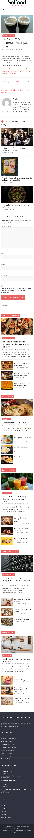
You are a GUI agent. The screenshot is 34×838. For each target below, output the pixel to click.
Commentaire (6, 226)
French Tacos (18, 457)
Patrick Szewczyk (21, 349)
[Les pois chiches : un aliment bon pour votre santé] (7, 517)
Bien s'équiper (7, 655)
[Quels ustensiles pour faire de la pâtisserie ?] (7, 697)
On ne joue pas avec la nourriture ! (16, 81)
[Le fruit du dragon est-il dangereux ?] (7, 538)
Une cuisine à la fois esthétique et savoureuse (15, 91)
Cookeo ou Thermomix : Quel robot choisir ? (16, 660)
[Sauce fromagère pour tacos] (7, 446)
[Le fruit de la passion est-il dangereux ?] (7, 528)
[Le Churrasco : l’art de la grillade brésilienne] (7, 362)
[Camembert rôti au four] (17, 400)
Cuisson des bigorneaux (21, 619)
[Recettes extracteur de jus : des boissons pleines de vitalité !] (17, 474)
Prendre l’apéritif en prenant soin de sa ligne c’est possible (17, 179)
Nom (3, 254)
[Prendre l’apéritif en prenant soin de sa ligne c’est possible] (9, 158)
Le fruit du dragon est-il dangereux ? (21, 539)
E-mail (3, 264)
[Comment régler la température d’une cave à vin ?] (17, 556)
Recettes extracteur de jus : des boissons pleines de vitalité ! (15, 499)
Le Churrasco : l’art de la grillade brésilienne (21, 364)
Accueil (3, 805)
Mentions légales (6, 817)
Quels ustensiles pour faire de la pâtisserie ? (22, 699)
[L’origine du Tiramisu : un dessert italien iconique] (7, 372)
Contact (3, 814)
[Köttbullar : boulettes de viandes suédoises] (17, 187)
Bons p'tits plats (5, 741)
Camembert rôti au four (14, 422)
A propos (4, 808)
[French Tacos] (7, 456)
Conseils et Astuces (8, 574)
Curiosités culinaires (8, 35)
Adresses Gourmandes (7, 738)
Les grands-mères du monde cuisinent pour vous (13, 149)
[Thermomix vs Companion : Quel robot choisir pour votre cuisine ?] (7, 687)
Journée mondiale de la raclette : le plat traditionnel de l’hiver (16, 344)
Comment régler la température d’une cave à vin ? (16, 580)
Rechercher (4, 305)
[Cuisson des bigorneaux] (7, 618)
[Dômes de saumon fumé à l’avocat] (7, 436)
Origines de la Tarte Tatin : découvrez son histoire (22, 384)
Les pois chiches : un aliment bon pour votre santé (21, 520)
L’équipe (3, 811)
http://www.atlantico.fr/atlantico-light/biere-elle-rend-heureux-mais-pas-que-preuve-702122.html (17, 71)
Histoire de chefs (6, 753)
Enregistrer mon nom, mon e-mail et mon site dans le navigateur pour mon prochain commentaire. (16, 290)
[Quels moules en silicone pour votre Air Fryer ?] (7, 677)
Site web (4, 275)
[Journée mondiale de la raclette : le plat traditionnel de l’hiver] (17, 319)
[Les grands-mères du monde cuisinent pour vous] (17, 129)
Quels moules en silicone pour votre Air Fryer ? (21, 679)
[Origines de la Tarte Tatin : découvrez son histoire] (7, 382)
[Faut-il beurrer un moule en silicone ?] (7, 598)
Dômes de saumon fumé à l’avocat (11, 776)
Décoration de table (6, 750)
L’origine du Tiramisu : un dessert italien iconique (21, 374)
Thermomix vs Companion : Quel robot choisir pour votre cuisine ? (22, 689)
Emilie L (16, 49)
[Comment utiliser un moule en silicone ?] (7, 608)
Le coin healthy (7, 493)
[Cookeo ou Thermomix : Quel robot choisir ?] (17, 637)
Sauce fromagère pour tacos (9, 780)
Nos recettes (6, 419)
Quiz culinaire (5, 759)
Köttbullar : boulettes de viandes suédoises (15, 206)
